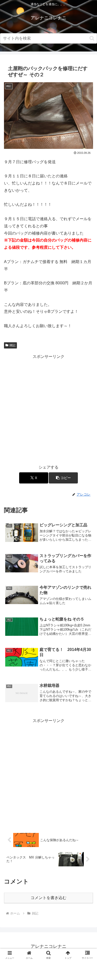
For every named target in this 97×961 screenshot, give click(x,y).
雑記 (12, 345)
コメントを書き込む (48, 898)
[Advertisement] (48, 408)
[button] (92, 38)
